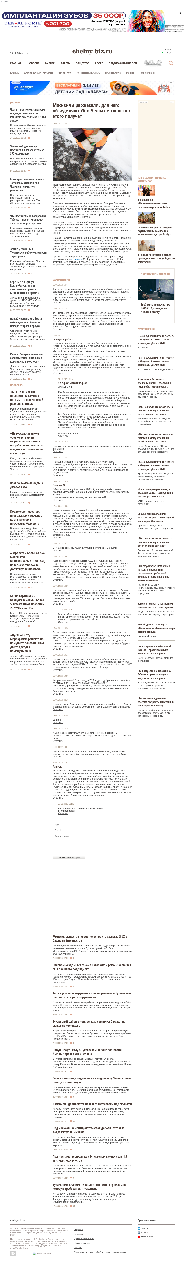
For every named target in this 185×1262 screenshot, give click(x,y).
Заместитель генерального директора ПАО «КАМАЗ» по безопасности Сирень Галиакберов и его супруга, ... (26, 301)
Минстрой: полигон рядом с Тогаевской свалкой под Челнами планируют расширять (27, 184)
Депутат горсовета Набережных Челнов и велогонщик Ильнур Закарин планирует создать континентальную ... (27, 370)
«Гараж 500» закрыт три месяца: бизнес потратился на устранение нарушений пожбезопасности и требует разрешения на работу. (28, 660)
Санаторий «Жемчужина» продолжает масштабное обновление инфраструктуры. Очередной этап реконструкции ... (27, 336)
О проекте (78, 1229)
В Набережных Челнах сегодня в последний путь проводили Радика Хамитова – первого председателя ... (28, 129)
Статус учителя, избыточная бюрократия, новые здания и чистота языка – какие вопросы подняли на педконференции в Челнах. (27, 464)
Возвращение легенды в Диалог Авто (26, 485)
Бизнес (50, 63)
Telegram (145, 1228)
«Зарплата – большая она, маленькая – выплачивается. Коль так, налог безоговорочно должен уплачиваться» (28, 561)
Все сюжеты (148, 72)
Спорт (99, 63)
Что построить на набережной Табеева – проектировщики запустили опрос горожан (28, 219)
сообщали (76, 259)
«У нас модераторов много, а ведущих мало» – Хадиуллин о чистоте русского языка (155, 492)
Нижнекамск (113, 72)
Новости (33, 63)
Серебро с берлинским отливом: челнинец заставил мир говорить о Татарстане (156, 310)
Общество (82, 63)
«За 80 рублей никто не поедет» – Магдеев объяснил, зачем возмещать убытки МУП (156, 339)
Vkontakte (145, 1232)
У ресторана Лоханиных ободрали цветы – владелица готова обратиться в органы (154, 382)
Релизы (130, 72)
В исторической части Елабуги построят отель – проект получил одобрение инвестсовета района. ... (28, 162)
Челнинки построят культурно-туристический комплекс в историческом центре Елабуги (155, 230)
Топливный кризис (88, 72)
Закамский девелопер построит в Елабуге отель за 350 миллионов (27, 150)
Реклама (78, 1247)
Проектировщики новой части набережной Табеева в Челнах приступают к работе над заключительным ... (27, 232)
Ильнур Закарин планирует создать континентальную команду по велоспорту (26, 357)
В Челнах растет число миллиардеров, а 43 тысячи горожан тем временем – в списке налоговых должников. (26, 578)
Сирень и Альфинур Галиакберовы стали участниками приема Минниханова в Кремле (24, 287)
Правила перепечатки (84, 1238)
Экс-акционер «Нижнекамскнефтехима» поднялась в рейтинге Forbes (154, 203)
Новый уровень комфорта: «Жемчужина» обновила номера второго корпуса (26, 322)
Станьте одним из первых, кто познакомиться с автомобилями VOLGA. (27, 495)
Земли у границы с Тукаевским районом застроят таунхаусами (28, 252)
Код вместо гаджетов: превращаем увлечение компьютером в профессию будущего (26, 517)
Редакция (78, 1234)
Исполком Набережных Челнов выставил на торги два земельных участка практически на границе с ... (28, 265)
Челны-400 (64, 72)
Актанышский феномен (38, 72)
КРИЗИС (14, 72)
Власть (65, 63)
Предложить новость (123, 63)
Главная (15, 63)
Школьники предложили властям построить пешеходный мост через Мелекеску (156, 517)
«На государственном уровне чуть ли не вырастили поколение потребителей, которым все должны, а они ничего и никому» (27, 443)
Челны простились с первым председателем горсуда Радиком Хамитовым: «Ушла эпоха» (28, 115)
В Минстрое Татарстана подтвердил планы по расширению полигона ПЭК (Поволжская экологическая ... (27, 199)
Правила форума (82, 1243)
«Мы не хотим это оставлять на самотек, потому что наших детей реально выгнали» (26, 398)
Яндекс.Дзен (147, 1237)
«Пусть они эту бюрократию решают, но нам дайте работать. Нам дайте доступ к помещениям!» (27, 643)
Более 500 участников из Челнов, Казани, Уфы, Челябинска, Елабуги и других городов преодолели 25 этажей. (28, 617)
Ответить (58, 302)
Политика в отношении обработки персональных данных (100, 1252)
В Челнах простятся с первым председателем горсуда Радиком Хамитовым (156, 258)
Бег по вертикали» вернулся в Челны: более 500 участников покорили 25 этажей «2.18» (27, 602)
